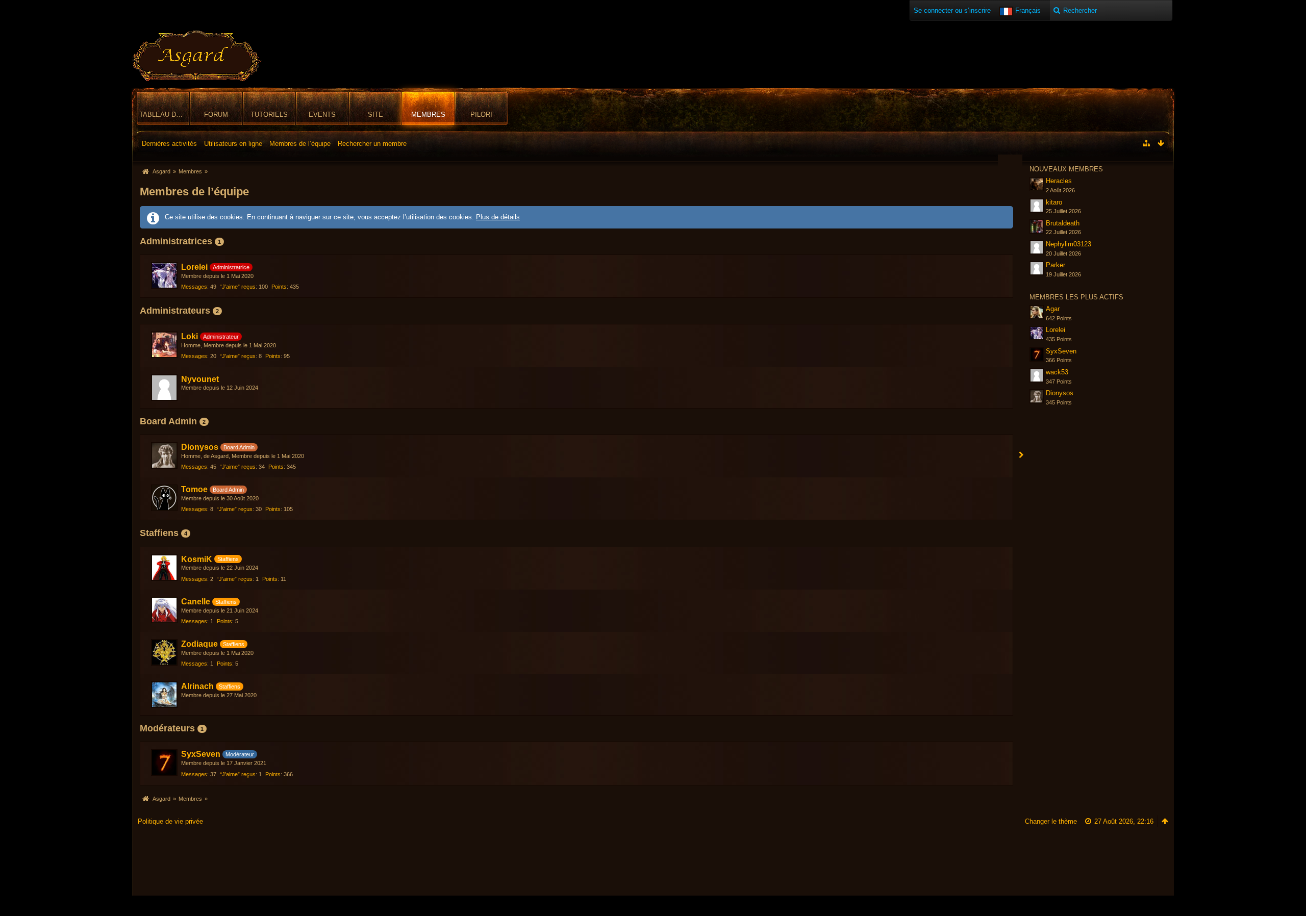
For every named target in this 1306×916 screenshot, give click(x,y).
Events (322, 114)
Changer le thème (1051, 821)
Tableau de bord (164, 114)
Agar (1053, 309)
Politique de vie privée (170, 821)
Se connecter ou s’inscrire (952, 10)
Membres (428, 114)
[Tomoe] (164, 498)
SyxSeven (200, 754)
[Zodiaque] (164, 652)
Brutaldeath (1062, 223)
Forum (216, 114)
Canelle (195, 601)
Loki (189, 336)
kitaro (1054, 202)
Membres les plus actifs (1076, 297)
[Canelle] (164, 610)
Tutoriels (269, 114)
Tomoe (194, 489)
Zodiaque (199, 644)
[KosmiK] (164, 567)
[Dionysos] (164, 455)
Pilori (481, 114)
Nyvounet (200, 379)
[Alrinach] (164, 694)
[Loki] (164, 345)
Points (279, 287)
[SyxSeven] (164, 762)
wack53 (1057, 372)
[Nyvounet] (164, 387)
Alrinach (197, 686)
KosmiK (196, 559)
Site (375, 114)
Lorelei (194, 267)
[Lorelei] (164, 275)
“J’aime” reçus (238, 287)
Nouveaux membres (1066, 169)
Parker (1055, 265)
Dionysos (199, 447)
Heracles (1059, 181)
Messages (194, 287)
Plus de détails (498, 217)
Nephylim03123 (1068, 244)
